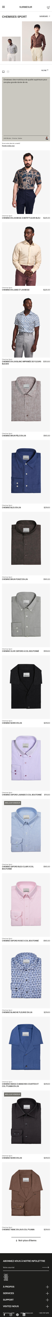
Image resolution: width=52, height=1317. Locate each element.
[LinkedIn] (26, 1314)
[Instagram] (13, 1314)
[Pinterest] (19, 1314)
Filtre (44, 70)
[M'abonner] (45, 1267)
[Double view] (8, 71)
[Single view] (3, 71)
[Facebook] (6, 1314)
